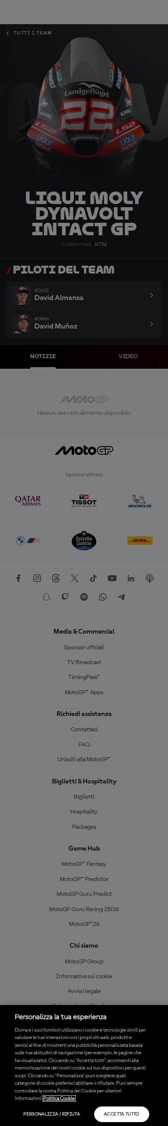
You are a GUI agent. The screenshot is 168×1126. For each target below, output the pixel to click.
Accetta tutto (121, 1114)
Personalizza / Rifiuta (51, 1114)
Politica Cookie (59, 1098)
